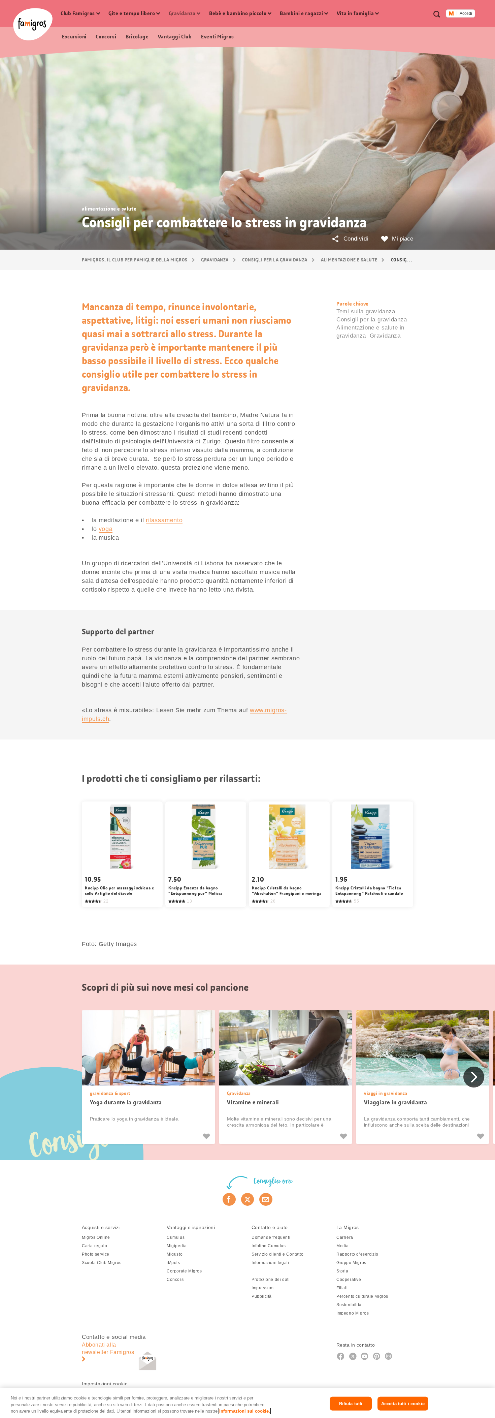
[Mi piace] (207, 1136)
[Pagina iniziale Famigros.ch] (33, 24)
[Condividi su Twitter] (247, 1199)
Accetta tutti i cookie (403, 1403)
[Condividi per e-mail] (265, 1199)
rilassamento (164, 520)
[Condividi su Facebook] (229, 1199)
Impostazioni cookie (105, 1383)
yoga (105, 529)
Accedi (466, 13)
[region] (247, 1403)
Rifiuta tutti (351, 1403)
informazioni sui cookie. (244, 1411)
